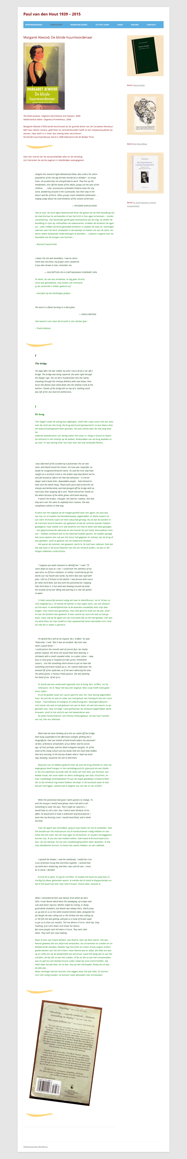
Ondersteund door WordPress (35, 1146)
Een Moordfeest (140, 144)
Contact (151, 24)
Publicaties (56, 24)
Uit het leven (102, 24)
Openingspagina (33, 24)
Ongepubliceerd (78, 24)
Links (120, 24)
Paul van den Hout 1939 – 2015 (52, 14)
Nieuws (135, 24)
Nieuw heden (139, 85)
